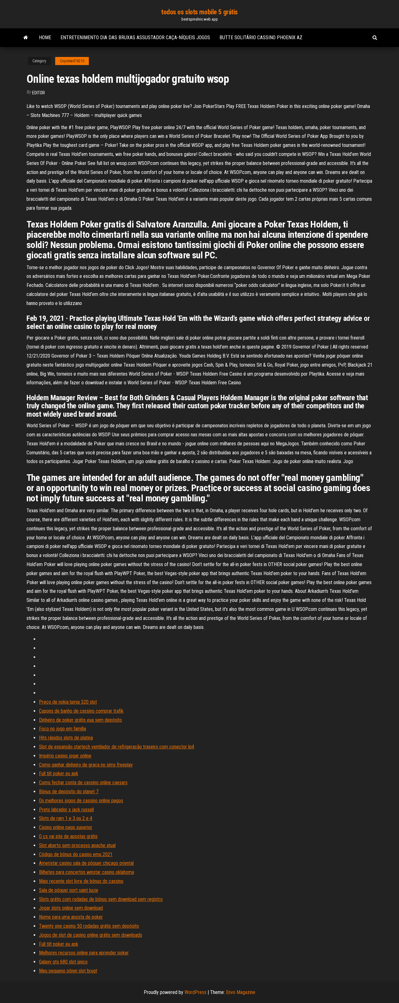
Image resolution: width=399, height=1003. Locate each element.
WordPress (195, 992)
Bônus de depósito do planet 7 (69, 791)
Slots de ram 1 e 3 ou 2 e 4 (65, 818)
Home (45, 37)
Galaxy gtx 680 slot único (63, 962)
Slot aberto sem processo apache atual (77, 845)
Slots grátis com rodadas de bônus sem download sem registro (101, 899)
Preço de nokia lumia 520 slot (68, 702)
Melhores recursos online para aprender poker (84, 953)
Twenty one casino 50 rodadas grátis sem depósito (89, 926)
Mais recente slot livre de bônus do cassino (81, 881)
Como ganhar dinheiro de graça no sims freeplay (86, 765)
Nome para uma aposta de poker (71, 917)
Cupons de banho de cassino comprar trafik (81, 711)
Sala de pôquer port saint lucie (68, 890)
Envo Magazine (240, 992)
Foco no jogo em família (62, 729)
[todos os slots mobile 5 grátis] (25, 37)
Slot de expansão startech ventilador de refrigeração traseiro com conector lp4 (116, 747)
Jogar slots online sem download (71, 908)
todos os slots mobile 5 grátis (199, 12)
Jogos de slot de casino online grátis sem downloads (90, 935)
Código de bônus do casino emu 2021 (76, 854)
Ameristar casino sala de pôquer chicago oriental (86, 863)
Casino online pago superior (65, 827)
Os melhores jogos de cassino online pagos (81, 801)
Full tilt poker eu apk (58, 773)
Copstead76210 (72, 61)
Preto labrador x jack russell (66, 810)
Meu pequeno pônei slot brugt (68, 971)
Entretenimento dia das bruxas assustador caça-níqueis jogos (135, 37)
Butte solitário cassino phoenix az (260, 37)
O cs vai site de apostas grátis (68, 836)
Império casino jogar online (65, 756)
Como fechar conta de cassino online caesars (83, 782)
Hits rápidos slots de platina (66, 738)
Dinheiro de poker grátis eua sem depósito (80, 720)
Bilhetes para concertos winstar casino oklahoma (86, 872)
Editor (38, 92)
